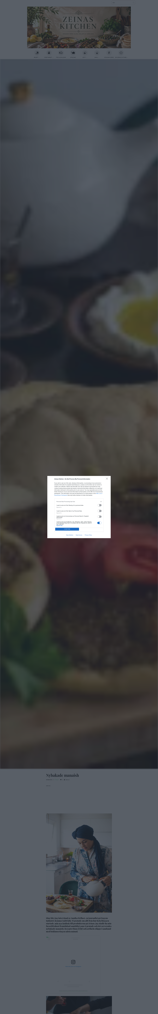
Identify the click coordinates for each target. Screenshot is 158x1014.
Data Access (79, 535)
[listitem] (79, 501)
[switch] (99, 505)
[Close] (107, 479)
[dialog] (79, 507)
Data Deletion (69, 535)
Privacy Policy (88, 535)
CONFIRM (67, 529)
